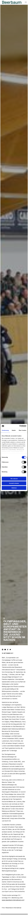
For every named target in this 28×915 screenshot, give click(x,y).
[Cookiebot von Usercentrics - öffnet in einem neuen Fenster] (19, 426)
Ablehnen (14, 488)
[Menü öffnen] (26, 2)
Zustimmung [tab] (5, 430)
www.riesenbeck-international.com (13, 900)
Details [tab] (14, 430)
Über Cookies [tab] (22, 430)
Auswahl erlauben (14, 483)
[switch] (24, 462)
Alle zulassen (14, 478)
